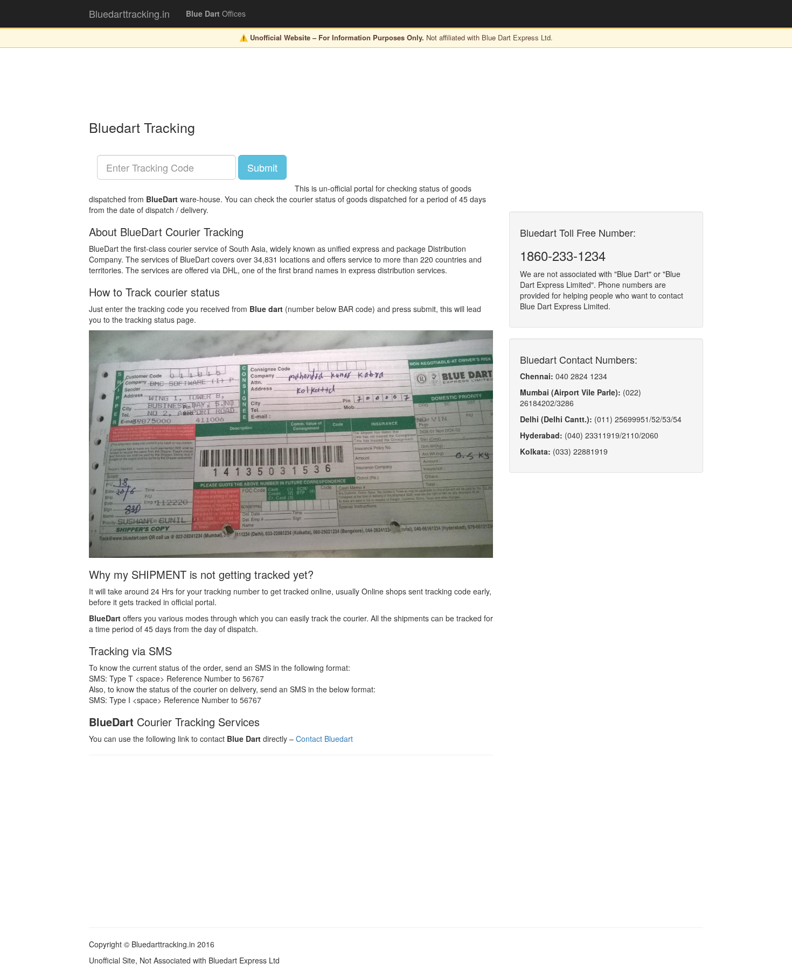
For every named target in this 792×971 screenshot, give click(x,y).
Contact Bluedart (324, 738)
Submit (262, 167)
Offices (216, 13)
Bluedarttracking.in (129, 13)
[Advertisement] (285, 83)
